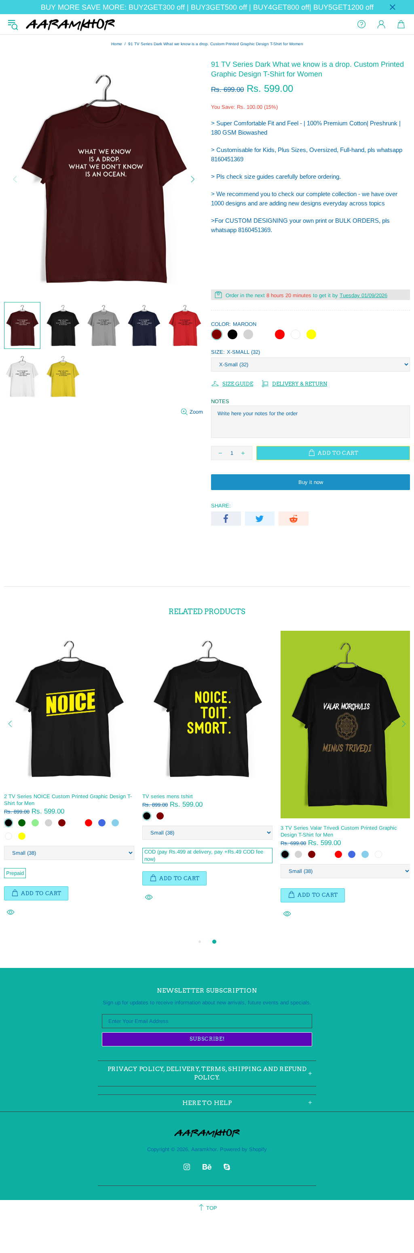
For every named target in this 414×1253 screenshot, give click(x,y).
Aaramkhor (70, 24)
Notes (220, 401)
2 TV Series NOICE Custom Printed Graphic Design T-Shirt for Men (68, 799)
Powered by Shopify (243, 1149)
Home (116, 44)
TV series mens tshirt (167, 796)
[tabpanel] (69, 783)
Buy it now (310, 482)
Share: (221, 506)
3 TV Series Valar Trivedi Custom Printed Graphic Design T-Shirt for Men (339, 831)
